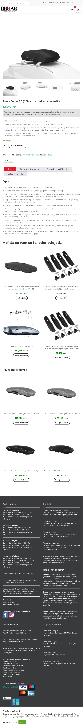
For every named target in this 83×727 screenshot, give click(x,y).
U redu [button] (22, 722)
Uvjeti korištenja (9, 600)
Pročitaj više (21, 298)
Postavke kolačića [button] (10, 722)
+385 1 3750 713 (67, 2)
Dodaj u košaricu (17, 146)
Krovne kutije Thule (31, 155)
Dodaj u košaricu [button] (21, 355)
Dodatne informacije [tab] (29, 169)
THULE (49, 155)
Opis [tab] (10, 169)
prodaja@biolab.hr (51, 2)
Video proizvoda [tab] (15, 174)
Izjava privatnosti (9, 602)
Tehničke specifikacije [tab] (57, 169)
